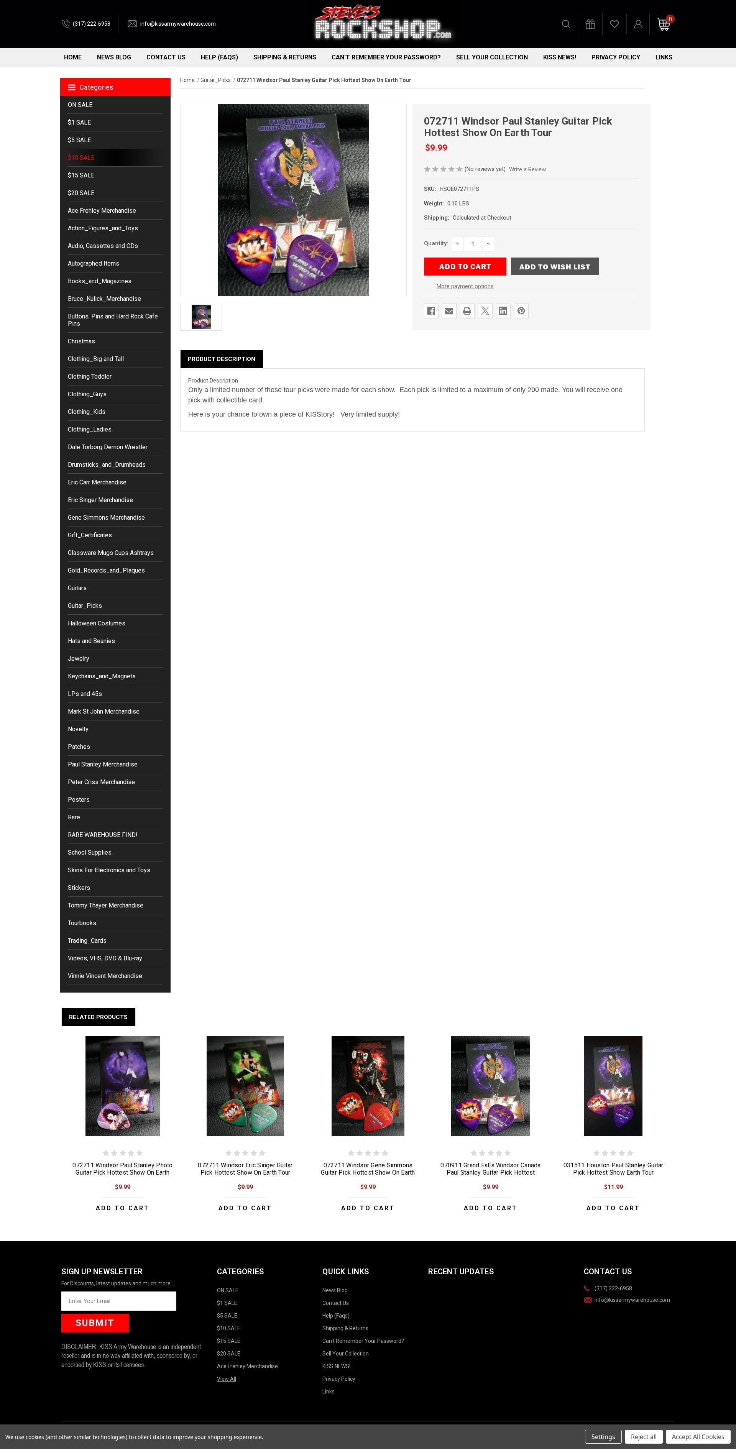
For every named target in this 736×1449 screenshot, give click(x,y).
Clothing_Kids (86, 411)
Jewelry (78, 658)
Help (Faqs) (219, 57)
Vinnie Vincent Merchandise (105, 976)
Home (73, 57)
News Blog (114, 57)
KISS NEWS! (559, 57)
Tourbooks (82, 923)
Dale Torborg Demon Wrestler (108, 447)
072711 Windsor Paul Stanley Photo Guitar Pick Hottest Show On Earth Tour (122, 1172)
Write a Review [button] (527, 169)
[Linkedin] (503, 311)
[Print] (467, 311)
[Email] (449, 311)
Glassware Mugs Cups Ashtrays (111, 552)
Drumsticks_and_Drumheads (107, 464)
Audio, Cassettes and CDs (103, 245)
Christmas (81, 341)
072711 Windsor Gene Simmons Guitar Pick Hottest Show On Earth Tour (368, 1172)
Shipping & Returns (284, 57)
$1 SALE (79, 122)
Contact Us (166, 57)
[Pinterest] (521, 311)
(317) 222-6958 (91, 24)
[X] (485, 311)
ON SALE (80, 104)
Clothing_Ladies (90, 429)
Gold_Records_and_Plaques (106, 570)
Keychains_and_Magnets (102, 676)
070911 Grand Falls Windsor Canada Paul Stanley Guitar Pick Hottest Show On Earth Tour (490, 1172)
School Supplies (90, 852)
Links (664, 57)
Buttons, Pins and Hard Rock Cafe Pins (113, 320)
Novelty (78, 729)
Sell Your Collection (492, 57)
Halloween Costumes (96, 623)
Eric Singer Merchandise (100, 500)
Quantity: (436, 243)
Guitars (77, 588)
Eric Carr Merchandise (97, 482)
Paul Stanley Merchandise (103, 764)
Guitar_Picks (85, 605)
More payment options (465, 286)
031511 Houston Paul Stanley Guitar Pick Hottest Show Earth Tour (614, 1169)
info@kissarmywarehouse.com (178, 24)
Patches (79, 746)
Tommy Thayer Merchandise (105, 905)
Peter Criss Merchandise (101, 782)
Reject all (644, 1437)
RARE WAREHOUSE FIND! (103, 835)
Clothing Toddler (90, 376)
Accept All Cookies (698, 1437)
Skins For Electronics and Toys (109, 870)
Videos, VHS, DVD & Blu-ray (105, 958)
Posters (79, 799)
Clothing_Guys (87, 394)
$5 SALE (79, 140)
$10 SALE (81, 157)
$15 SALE (81, 175)
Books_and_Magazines (99, 281)
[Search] (566, 24)
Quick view (122, 1086)
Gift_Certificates (90, 535)
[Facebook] (431, 311)
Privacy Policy (615, 57)
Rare (74, 817)
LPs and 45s (85, 693)
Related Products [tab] (98, 1017)
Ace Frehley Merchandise (102, 210)
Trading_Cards (87, 940)
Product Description (221, 359)
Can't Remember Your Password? (386, 57)
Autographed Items (93, 263)
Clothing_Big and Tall (96, 359)
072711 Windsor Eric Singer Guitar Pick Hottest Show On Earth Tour (245, 1169)
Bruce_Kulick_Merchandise (104, 298)
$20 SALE (81, 193)
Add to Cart (123, 1208)
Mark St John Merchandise (104, 711)
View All (226, 1379)
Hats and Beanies (91, 641)
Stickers (79, 887)
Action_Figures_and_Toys (103, 228)
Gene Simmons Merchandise (106, 517)
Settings (603, 1437)
